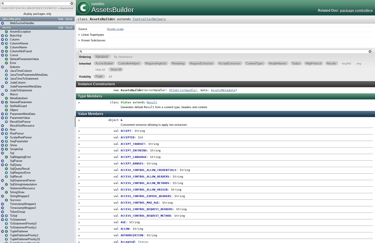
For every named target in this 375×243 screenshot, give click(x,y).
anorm (6, 27)
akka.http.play (11, 19)
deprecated (66, 8)
